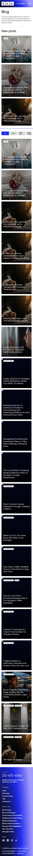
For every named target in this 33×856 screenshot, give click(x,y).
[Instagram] (12, 840)
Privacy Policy (22, 851)
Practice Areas (7, 796)
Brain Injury (6, 810)
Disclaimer (20, 853)
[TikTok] (16, 840)
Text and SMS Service (8, 853)
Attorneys (5, 793)
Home (4, 791)
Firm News (20, 133)
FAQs (13, 133)
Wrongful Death (8, 832)
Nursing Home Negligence (11, 826)
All (5, 133)
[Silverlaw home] (7, 4)
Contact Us (6, 801)
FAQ (3, 799)
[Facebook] (3, 840)
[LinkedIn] (7, 840)
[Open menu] (29, 3)
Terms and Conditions (8, 851)
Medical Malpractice (9, 821)
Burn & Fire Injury (8, 813)
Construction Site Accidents (12, 815)
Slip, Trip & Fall (7, 829)
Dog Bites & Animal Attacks (12, 818)
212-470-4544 (21, 3)
